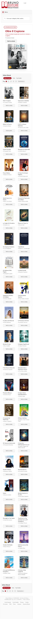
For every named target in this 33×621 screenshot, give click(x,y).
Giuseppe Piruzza (23, 523)
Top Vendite (18, 78)
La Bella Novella (22, 270)
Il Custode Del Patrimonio (6, 418)
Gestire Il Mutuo (7, 469)
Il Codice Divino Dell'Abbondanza (22, 393)
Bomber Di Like (7, 344)
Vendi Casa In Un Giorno (7, 198)
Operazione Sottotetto (23, 100)
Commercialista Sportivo (22, 296)
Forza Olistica (6, 173)
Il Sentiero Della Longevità (22, 570)
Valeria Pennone (22, 345)
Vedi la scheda (11, 41)
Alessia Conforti (7, 494)
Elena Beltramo (7, 322)
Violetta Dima (22, 548)
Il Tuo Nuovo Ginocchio (9, 367)
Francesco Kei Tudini (23, 127)
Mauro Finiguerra (7, 421)
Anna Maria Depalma (23, 496)
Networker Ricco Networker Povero (22, 368)
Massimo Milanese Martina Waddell (22, 574)
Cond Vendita (15, 602)
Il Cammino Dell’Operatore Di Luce (23, 443)
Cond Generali (8, 602)
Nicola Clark (21, 225)
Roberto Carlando (23, 102)
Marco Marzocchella (23, 201)
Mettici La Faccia (7, 124)
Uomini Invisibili (7, 149)
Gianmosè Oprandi (8, 369)
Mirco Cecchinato (8, 201)
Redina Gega (22, 396)
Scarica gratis (9, 130)
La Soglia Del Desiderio (9, 223)
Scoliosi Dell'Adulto (7, 545)
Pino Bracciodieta (23, 371)
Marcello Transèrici (23, 272)
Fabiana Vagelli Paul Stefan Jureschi (23, 447)
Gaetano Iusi (7, 225)
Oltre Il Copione (15, 31)
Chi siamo (5, 604)
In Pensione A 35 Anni (23, 320)
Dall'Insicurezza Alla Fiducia (23, 545)
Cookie (26, 602)
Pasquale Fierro (7, 151)
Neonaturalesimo (22, 469)
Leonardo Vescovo (23, 322)
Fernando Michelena (8, 444)
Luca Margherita (7, 248)
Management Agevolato (24, 149)
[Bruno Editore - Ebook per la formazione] (10, 5)
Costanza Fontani (10, 37)
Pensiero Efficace (7, 393)
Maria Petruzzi (7, 546)
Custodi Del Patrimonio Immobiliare (23, 198)
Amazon (19, 604)
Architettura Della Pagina (7, 271)
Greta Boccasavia (8, 520)
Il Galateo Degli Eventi (23, 344)
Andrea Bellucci (22, 151)
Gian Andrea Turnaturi (24, 298)
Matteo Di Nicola (7, 174)
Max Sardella (7, 345)
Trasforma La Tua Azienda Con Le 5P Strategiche (23, 520)
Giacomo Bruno (7, 126)
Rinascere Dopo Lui (23, 223)
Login (25, 3)
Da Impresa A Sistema (8, 246)
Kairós (4, 493)
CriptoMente (21, 246)
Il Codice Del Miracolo (8, 320)
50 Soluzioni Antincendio (9, 443)
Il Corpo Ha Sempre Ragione (23, 173)
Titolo (14, 78)
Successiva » (21, 81)
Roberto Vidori (7, 573)
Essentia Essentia (23, 471)
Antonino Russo (7, 394)
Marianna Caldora (8, 471)
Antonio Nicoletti (7, 298)
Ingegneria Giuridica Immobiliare (8, 296)
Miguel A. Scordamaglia (24, 248)
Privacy (22, 602)
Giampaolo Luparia (8, 273)
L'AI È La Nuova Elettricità (22, 125)
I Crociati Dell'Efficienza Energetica (9, 570)
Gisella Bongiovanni (23, 176)
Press (14, 604)
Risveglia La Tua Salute (9, 518)
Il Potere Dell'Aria (22, 418)
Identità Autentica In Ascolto (23, 494)
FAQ (10, 604)
